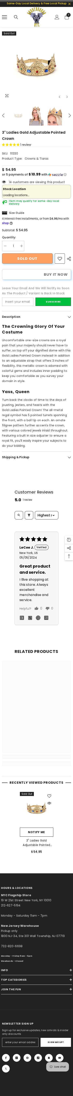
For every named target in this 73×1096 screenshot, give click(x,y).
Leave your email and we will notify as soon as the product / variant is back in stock (35, 290)
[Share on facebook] (21, 617)
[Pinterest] (27, 1058)
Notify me (36, 832)
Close (69, 4)
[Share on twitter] (30, 617)
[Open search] (19, 515)
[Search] (16, 17)
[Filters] (29, 515)
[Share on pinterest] (38, 617)
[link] (60, 258)
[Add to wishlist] (49, 796)
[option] (36, 66)
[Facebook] (6, 1058)
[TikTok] (38, 1058)
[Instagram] (16, 1058)
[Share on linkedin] (46, 617)
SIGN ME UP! (56, 1042)
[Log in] (57, 17)
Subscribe (53, 301)
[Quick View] (49, 803)
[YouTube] (59, 1058)
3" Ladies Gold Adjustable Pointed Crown (36, 842)
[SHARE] (68, 259)
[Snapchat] (49, 1058)
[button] (59, 96)
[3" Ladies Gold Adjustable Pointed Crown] (36, 809)
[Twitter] (6, 1069)
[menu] (4, 17)
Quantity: (9, 237)
